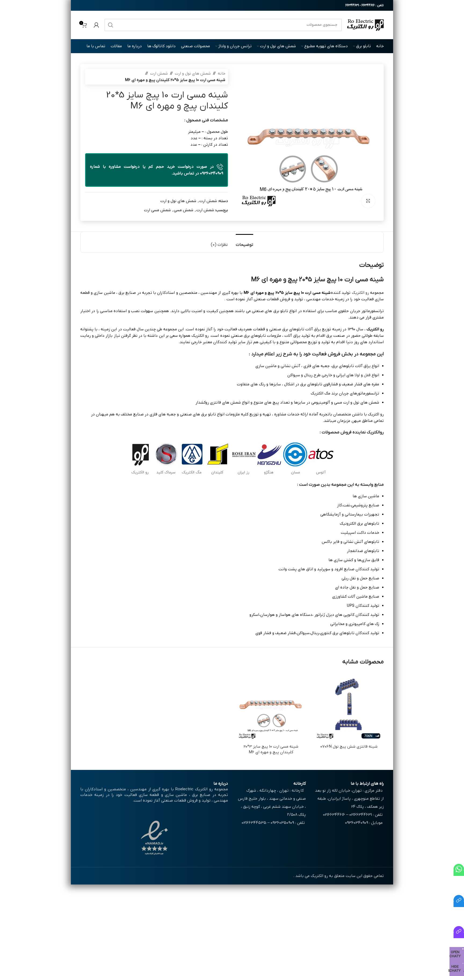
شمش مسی (183, 210)
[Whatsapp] (459, 873)
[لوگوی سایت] (365, 24)
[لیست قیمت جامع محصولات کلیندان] (459, 904)
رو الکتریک (360, 292)
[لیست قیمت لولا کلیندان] (459, 935)
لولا (357, 375)
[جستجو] (110, 25)
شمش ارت (159, 73)
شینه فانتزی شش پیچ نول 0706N (349, 746)
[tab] (244, 242)
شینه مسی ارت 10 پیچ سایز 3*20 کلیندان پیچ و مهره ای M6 (271, 749)
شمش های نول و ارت (193, 73)
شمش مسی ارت (157, 210)
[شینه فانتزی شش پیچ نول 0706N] (349, 706)
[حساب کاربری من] (96, 25)
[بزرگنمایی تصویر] (368, 201)
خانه (221, 73)
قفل (367, 375)
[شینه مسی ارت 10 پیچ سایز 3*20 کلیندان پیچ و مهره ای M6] (271, 706)
